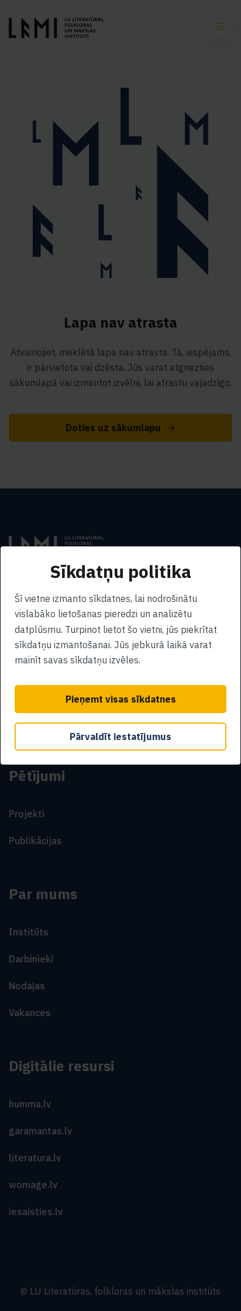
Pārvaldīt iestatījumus (120, 736)
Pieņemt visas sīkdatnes (121, 699)
